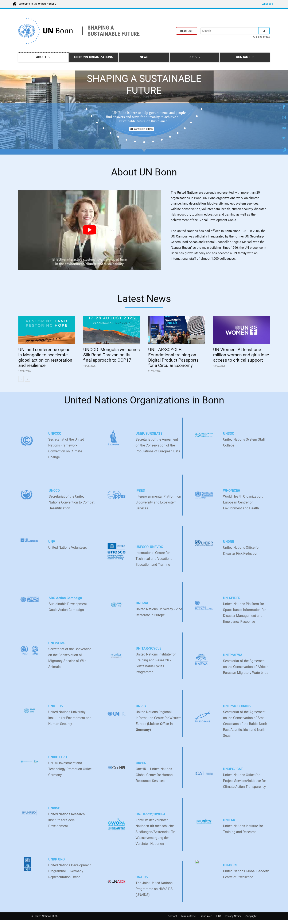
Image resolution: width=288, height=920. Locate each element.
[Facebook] (284, 107)
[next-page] (27, 379)
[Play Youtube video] (89, 230)
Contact (172, 916)
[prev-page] (21, 379)
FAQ (218, 916)
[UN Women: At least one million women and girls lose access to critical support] (241, 330)
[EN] (284, 149)
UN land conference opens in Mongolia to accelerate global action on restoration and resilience (45, 357)
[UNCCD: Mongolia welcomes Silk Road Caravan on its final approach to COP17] (111, 330)
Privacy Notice (233, 916)
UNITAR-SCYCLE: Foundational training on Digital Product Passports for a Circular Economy (173, 357)
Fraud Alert (206, 916)
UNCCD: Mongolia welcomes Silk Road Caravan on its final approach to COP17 (111, 355)
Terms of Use (188, 916)
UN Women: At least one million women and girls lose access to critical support (241, 355)
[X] (284, 139)
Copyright (251, 916)
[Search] (264, 30)
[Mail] (284, 128)
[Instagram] (284, 118)
